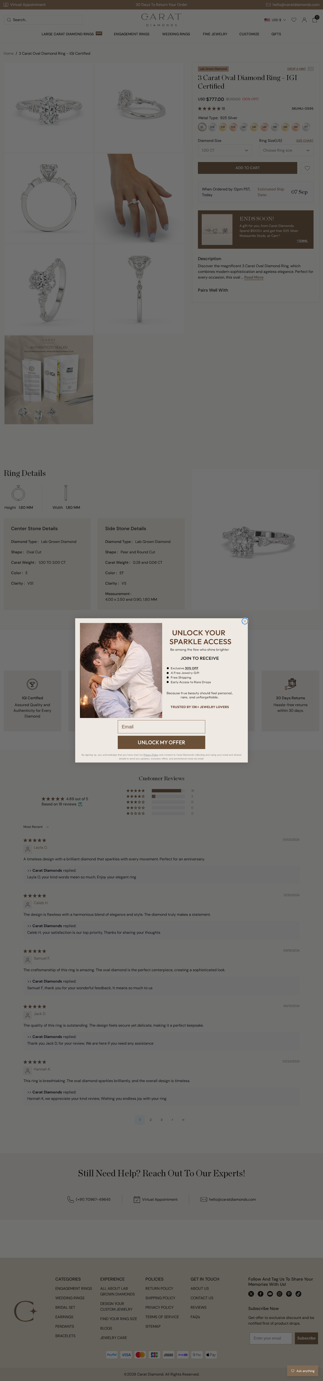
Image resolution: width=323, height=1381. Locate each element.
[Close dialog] (245, 621)
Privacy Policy (151, 755)
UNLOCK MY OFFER (161, 742)
